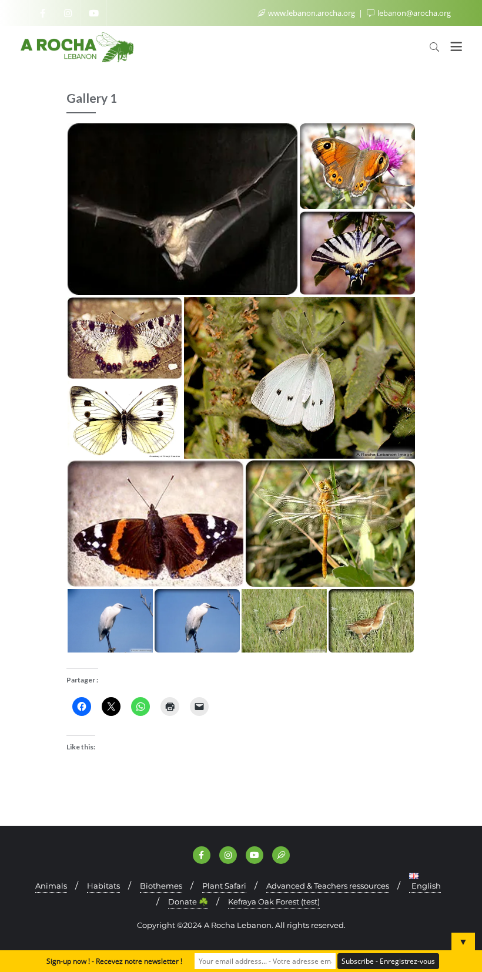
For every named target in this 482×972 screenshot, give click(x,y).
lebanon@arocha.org (413, 13)
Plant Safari (224, 885)
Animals (51, 885)
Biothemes (161, 885)
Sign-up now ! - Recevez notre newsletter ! (114, 961)
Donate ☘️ (188, 901)
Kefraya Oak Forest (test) (274, 901)
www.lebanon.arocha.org (311, 13)
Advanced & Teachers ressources (327, 885)
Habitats (103, 885)
